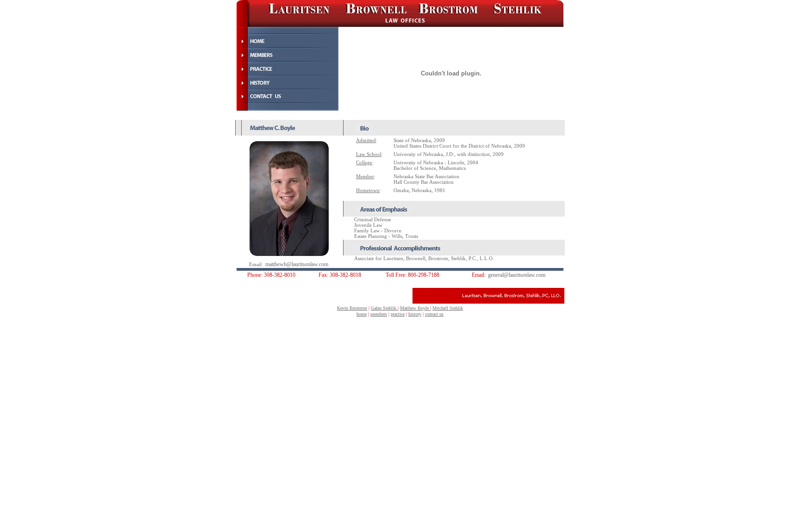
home (361, 314)
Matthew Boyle (415, 308)
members (378, 314)
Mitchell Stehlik (447, 308)
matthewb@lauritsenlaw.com (296, 264)
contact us (434, 314)
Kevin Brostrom (352, 308)
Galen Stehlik (384, 308)
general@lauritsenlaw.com (516, 275)
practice (398, 314)
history (414, 314)
